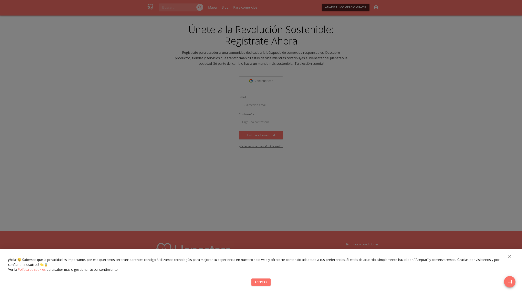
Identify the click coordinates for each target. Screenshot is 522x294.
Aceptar (261, 282)
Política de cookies (32, 269)
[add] (509, 281)
